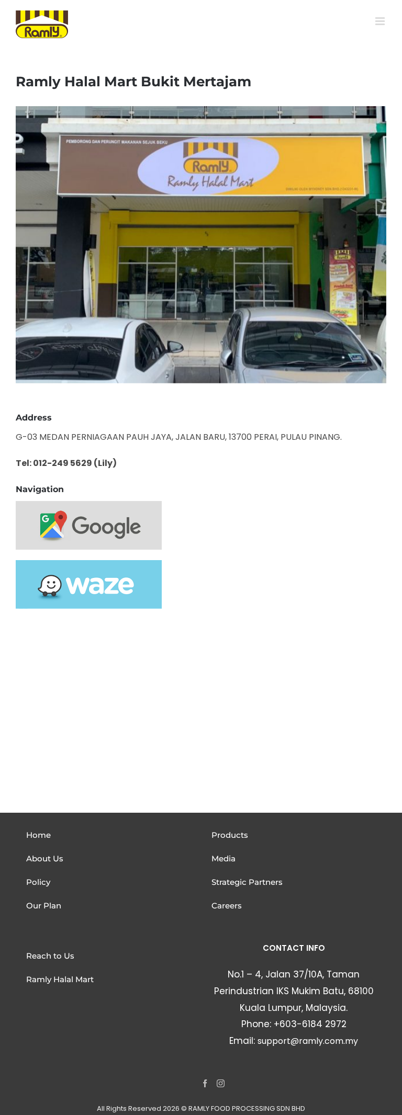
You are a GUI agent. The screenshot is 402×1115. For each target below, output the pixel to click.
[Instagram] (221, 1083)
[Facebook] (205, 1083)
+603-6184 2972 (310, 1024)
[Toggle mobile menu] (380, 21)
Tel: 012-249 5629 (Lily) (66, 463)
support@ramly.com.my (308, 1041)
